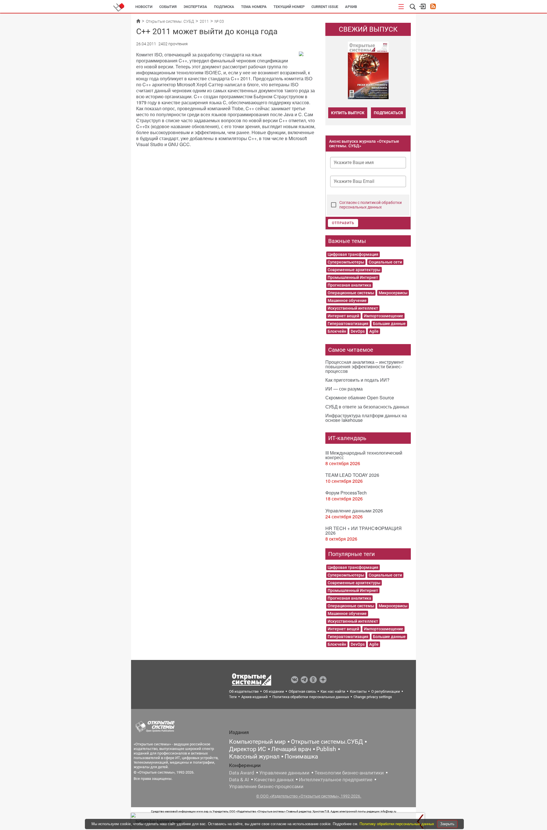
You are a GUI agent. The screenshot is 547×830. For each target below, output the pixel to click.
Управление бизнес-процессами (266, 786)
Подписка (224, 7)
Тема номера (254, 7)
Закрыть (447, 824)
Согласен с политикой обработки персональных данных (370, 204)
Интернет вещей (343, 316)
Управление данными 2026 (354, 510)
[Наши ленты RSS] (432, 7)
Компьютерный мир (257, 741)
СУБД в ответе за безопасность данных (367, 406)
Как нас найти (333, 691)
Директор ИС (247, 749)
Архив (351, 7)
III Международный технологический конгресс (363, 455)
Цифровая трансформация (353, 254)
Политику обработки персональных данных (397, 824)
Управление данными (284, 773)
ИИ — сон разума (344, 388)
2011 (204, 21)
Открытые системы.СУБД (327, 741)
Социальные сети (385, 262)
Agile (374, 331)
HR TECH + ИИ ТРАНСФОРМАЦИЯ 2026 (363, 530)
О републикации (385, 691)
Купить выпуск (347, 113)
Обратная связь (302, 691)
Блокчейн (337, 331)
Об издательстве (244, 691)
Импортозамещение (383, 316)
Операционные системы (351, 293)
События (168, 7)
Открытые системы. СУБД (170, 21)
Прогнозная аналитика (349, 285)
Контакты (358, 691)
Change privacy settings (373, 697)
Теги (233, 697)
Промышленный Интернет (353, 277)
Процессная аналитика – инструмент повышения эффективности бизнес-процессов (364, 366)
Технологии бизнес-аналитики (349, 773)
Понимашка (301, 756)
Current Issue (324, 7)
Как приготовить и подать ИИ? (357, 380)
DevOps (358, 331)
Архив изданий (254, 697)
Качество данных (274, 779)
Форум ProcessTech (346, 492)
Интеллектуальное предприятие (335, 779)
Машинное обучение (347, 300)
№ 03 (219, 21)
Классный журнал (254, 756)
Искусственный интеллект (353, 308)
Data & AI (239, 779)
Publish (326, 749)
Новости (143, 7)
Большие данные (389, 323)
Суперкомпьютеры (346, 262)
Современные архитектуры (354, 269)
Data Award (241, 773)
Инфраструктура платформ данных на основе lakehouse (366, 417)
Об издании (273, 691)
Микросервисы (393, 293)
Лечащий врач (291, 749)
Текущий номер (289, 7)
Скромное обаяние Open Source (359, 397)
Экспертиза (195, 7)
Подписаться (388, 113)
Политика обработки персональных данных (310, 697)
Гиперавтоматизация (348, 323)
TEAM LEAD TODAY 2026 (352, 475)
